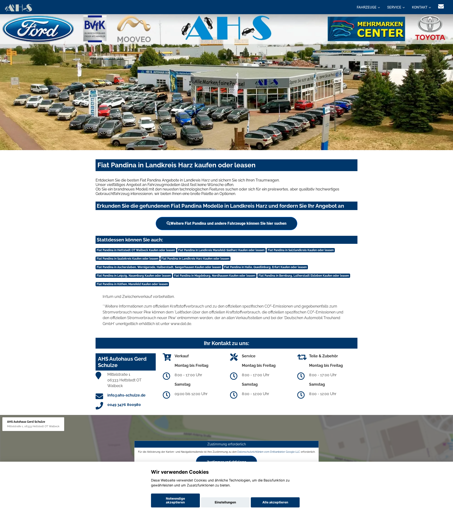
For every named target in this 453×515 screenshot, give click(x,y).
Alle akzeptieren (275, 502)
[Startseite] (18, 7)
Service (394, 7)
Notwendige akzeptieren (175, 500)
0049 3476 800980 (124, 404)
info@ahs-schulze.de (126, 395)
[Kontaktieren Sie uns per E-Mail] (441, 6)
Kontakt (420, 7)
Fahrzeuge (367, 7)
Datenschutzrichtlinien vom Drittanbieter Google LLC (268, 451)
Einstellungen (225, 502)
